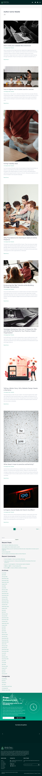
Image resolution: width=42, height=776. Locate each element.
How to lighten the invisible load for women (19, 89)
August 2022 (4, 625)
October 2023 (4, 604)
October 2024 (4, 597)
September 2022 (5, 623)
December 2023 (5, 600)
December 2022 (5, 617)
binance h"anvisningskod (9, 564)
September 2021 (5, 642)
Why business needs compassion (23, 564)
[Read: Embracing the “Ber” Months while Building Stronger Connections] (21, 271)
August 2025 (4, 584)
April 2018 (4, 664)
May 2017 (4, 671)
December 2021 (5, 638)
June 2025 (4, 587)
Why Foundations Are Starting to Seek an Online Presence (14, 553)
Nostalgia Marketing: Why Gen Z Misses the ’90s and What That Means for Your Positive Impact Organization (20, 331)
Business (4, 680)
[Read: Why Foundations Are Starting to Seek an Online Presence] (21, 209)
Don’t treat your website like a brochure (17, 45)
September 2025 (5, 582)
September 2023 (5, 606)
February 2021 (5, 645)
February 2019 (5, 656)
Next (38, 529)
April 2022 (4, 630)
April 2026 (4, 574)
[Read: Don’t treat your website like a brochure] (21, 31)
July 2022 (4, 627)
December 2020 (5, 649)
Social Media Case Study (7, 686)
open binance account (9, 560)
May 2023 (4, 610)
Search (3, 537)
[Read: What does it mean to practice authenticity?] (21, 436)
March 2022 (4, 632)
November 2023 (5, 602)
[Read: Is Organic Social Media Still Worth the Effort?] (21, 496)
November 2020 (5, 651)
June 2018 (4, 662)
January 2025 (4, 591)
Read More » (6, 59)
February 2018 (5, 666)
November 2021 (5, 640)
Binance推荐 (6, 567)
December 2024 (5, 593)
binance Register (7, 559)
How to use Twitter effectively (19, 559)
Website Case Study (6, 690)
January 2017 (4, 673)
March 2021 (4, 643)
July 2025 (4, 585)
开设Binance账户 (7, 565)
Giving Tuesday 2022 (17, 565)
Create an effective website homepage (19, 567)
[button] (32, 2)
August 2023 (4, 608)
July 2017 (3, 670)
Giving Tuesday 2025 (11, 163)
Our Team (4, 684)
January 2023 (4, 615)
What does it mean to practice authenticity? (19, 464)
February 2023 (5, 613)
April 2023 (4, 612)
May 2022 (4, 628)
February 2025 (5, 589)
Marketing (4, 682)
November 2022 (5, 619)
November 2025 (5, 580)
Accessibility (4, 678)
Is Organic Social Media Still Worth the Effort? (19, 510)
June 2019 (4, 653)
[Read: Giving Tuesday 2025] (21, 135)
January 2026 (4, 576)
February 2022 (5, 634)
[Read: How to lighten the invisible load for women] (21, 76)
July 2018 (4, 660)
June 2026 (4, 572)
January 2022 (4, 636)
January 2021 (4, 647)
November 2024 (5, 595)
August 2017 (4, 668)
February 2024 (5, 599)
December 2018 (5, 658)
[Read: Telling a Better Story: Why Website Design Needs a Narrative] (21, 368)
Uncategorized (7, 47)
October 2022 (4, 621)
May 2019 (4, 655)
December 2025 (5, 578)
